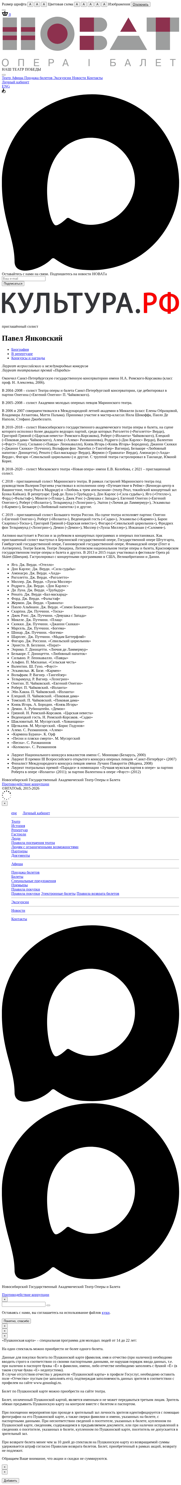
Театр (7, 78)
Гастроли (18, 834)
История (18, 826)
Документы (20, 855)
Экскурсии (62, 78)
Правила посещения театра (33, 843)
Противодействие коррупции (25, 784)
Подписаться (13, 283)
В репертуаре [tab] (22, 354)
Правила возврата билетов (98, 894)
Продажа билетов (38, 78)
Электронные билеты (58, 894)
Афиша (18, 78)
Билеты (17, 877)
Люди (16, 838)
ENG (6, 86)
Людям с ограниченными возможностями (44, 847)
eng (14, 813)
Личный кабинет (15, 82)
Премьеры (19, 885)
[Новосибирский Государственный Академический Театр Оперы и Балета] (90, 65)
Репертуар (19, 830)
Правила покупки (25, 889)
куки (106, 1313)
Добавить (10, 1480)
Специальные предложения (33, 881)
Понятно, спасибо (16, 1321)
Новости (79, 78)
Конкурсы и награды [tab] (28, 358)
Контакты (95, 78)
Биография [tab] (20, 349)
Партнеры (19, 851)
